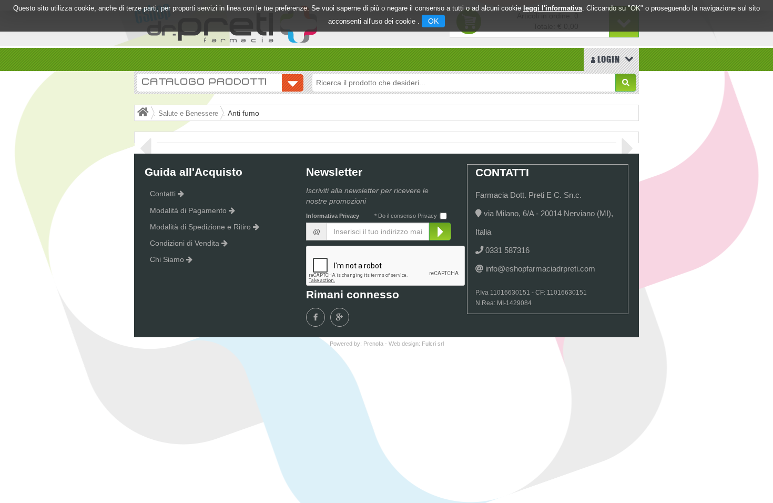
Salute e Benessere (188, 113)
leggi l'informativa (552, 8)
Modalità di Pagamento (188, 210)
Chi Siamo (167, 259)
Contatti (163, 193)
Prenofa (373, 343)
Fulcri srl (433, 343)
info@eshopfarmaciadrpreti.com (540, 268)
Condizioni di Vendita (184, 243)
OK (433, 21)
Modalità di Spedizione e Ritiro (200, 227)
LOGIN (607, 59)
